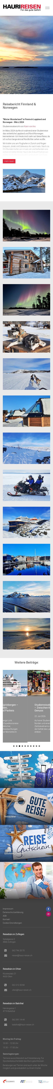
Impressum (8, 908)
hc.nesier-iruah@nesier (22, 954)
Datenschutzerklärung (13, 911)
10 (39, 745)
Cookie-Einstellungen (12, 922)
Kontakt (6, 919)
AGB (5, 915)
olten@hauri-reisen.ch (21, 989)
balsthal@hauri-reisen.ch (23, 1024)
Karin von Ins (30, 126)
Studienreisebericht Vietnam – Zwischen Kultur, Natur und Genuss (26, 707)
